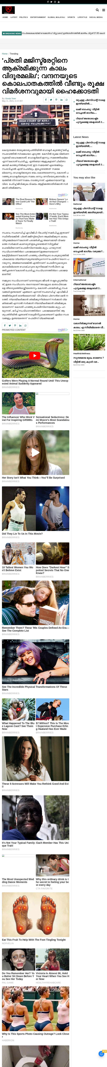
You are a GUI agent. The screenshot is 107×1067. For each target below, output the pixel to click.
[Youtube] (59, 2)
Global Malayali (56, 17)
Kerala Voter (10, 98)
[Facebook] (47, 2)
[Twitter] (51, 2)
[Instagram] (55, 2)
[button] (103, 10)
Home (5, 17)
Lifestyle (82, 17)
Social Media (96, 17)
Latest (14, 17)
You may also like (84, 177)
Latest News (81, 137)
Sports (71, 17)
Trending (14, 54)
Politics (23, 17)
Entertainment (38, 17)
